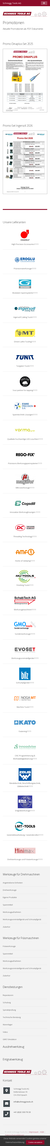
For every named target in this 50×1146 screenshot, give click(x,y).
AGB (42, 1132)
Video (5, 1032)
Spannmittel (8, 905)
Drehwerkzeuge (10, 890)
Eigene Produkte (10, 897)
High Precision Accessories (23, 244)
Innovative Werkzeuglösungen (23, 512)
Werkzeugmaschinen (23, 609)
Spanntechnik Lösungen (22, 414)
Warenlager (7, 1024)
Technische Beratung (12, 1017)
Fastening (23, 731)
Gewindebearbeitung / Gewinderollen (23, 835)
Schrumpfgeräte (23, 682)
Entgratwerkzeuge (22, 810)
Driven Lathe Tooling (23, 341)
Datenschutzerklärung (14, 1135)
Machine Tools (23, 707)
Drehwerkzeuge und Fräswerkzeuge (22, 859)
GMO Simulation (10, 1039)
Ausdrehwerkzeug (13, 1047)
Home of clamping (22, 561)
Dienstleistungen (12, 987)
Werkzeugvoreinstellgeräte (22, 658)
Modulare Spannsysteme (22, 293)
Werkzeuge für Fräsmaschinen (21, 938)
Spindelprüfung (9, 1010)
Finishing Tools (23, 585)
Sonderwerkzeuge (23, 634)
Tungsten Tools (22, 366)
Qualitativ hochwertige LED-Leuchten (22, 439)
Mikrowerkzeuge (23, 487)
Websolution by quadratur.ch (35, 1135)
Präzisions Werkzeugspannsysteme (23, 463)
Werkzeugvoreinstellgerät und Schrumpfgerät (22, 919)
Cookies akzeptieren (35, 1142)
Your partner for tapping (23, 390)
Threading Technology (22, 536)
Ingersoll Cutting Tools (22, 317)
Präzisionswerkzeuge (23, 268)
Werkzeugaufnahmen (12, 912)
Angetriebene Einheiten (13, 882)
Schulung (7, 1002)
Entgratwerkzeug (13, 1059)
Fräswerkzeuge (9, 946)
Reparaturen (8, 995)
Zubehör (6, 927)
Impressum (33, 1132)
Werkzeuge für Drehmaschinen (21, 874)
